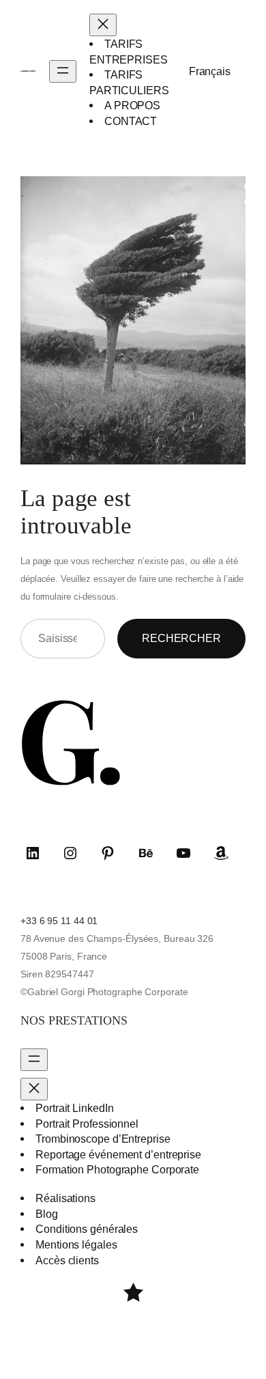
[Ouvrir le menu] (62, 71)
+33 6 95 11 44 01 (59, 920)
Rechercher (181, 638)
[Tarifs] (133, 1293)
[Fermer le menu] (103, 25)
